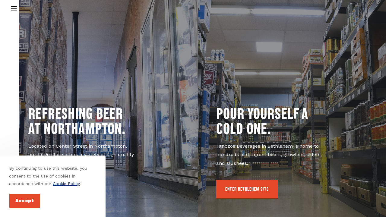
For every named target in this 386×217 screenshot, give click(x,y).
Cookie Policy (66, 183)
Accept (24, 200)
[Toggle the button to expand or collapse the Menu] (14, 8)
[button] (247, 189)
